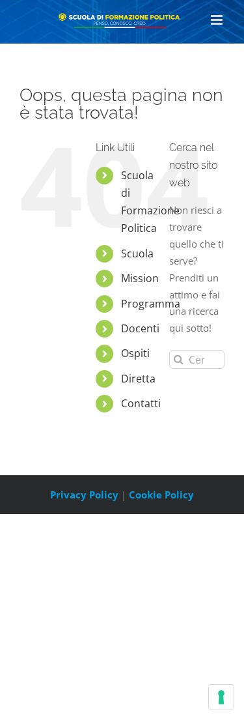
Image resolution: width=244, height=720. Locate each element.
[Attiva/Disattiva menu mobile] (217, 20)
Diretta (138, 378)
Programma (150, 303)
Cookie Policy (161, 494)
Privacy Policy (84, 494)
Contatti (141, 403)
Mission (140, 278)
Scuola (137, 253)
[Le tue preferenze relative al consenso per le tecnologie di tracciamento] (221, 697)
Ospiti (135, 353)
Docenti (140, 328)
